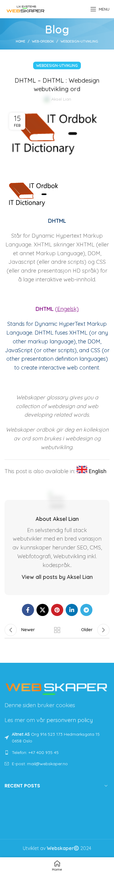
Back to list (57, 630)
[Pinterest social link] (57, 610)
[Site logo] (26, 8)
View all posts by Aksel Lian (57, 576)
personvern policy (70, 720)
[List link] (57, 752)
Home (20, 41)
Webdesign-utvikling (79, 41)
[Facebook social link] (28, 610)
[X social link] (42, 610)
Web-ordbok (43, 41)
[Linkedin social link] (72, 610)
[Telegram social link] (86, 610)
